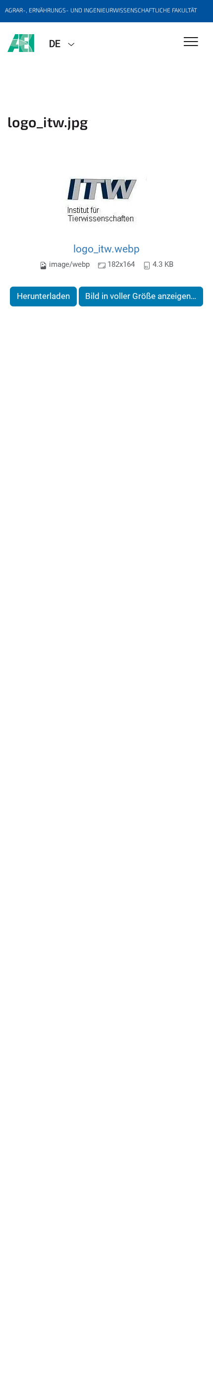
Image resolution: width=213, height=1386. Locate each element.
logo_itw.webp (106, 249)
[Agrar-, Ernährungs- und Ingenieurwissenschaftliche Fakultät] (20, 43)
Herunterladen (43, 296)
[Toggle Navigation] (191, 42)
